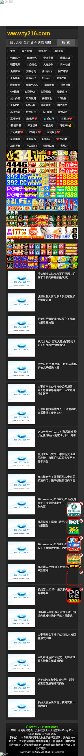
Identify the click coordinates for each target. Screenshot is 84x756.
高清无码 (15, 112)
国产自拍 (27, 51)
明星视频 (15, 64)
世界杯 (64, 145)
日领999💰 (66, 125)
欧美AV (43, 51)
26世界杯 (15, 145)
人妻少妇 (48, 64)
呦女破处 (46, 105)
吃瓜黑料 (31, 98)
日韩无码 (58, 51)
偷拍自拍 (47, 71)
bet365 (46, 139)
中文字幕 (48, 57)
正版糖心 (15, 78)
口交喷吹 (32, 64)
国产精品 (63, 71)
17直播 (62, 98)
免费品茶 (30, 105)
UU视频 (14, 91)
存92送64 (31, 145)
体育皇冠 (48, 125)
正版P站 (14, 105)
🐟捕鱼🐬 (49, 118)
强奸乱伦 (15, 57)
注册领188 (48, 145)
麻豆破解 (49, 84)
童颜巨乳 (32, 57)
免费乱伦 (46, 91)
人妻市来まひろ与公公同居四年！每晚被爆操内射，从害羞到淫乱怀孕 (56, 390)
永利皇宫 (31, 139)
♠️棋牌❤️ (66, 118)
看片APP (63, 112)
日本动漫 (65, 64)
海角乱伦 (31, 78)
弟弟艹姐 (62, 78)
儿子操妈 (47, 112)
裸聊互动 (47, 98)
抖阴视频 (65, 84)
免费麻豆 (15, 71)
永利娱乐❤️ (53, 132)
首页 (12, 51)
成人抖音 (15, 98)
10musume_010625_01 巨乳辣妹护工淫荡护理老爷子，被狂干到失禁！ (57, 503)
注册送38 (62, 91)
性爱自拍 (31, 112)
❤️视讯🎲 (61, 139)
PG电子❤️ (35, 132)
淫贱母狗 (31, 71)
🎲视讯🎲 (16, 125)
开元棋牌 (32, 125)
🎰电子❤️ (31, 118)
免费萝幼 (30, 91)
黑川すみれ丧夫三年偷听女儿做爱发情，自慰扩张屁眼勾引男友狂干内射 (56, 458)
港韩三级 (65, 57)
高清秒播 (15, 118)
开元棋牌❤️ (16, 132)
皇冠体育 (15, 139)
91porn (46, 78)
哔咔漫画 (15, 84)
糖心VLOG (32, 84)
